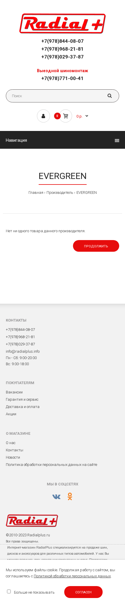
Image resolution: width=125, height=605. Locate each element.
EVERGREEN (86, 192)
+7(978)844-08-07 (62, 41)
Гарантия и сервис (22, 399)
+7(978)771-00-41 (62, 78)
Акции (11, 414)
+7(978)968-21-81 (62, 49)
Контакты (14, 450)
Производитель (60, 192)
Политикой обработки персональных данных (72, 576)
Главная (35, 192)
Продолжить (96, 246)
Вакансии (14, 392)
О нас (10, 443)
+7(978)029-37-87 (62, 57)
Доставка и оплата (23, 406)
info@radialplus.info (23, 351)
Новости (13, 457)
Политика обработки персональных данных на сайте (51, 464)
